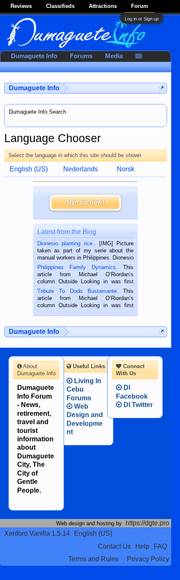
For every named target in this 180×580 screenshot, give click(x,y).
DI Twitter (137, 404)
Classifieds (60, 6)
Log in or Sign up (142, 18)
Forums (81, 56)
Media (114, 56)
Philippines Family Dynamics (76, 267)
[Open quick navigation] (162, 88)
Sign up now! (85, 202)
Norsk (125, 169)
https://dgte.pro (147, 523)
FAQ (160, 546)
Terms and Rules (93, 558)
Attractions (103, 6)
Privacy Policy (148, 558)
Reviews (21, 6)
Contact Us (114, 546)
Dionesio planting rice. (65, 243)
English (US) (29, 169)
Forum (139, 6)
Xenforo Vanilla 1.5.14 (37, 533)
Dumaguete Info (34, 56)
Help (142, 546)
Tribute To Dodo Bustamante (76, 291)
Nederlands (80, 169)
